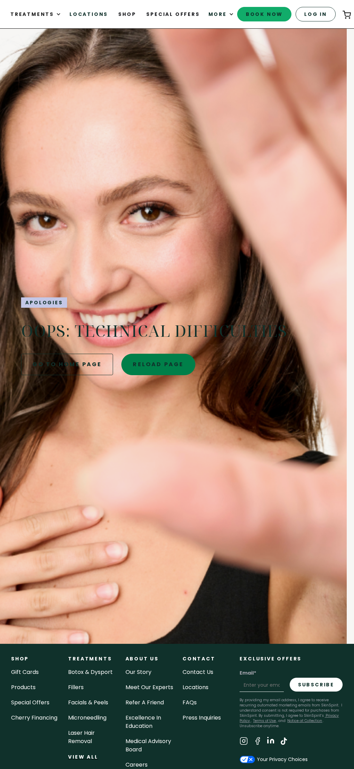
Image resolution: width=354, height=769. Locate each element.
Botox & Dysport (90, 672)
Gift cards (25, 672)
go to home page (67, 364)
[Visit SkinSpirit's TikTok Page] (284, 742)
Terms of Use (264, 720)
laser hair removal (81, 737)
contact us (198, 672)
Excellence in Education (143, 722)
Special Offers (30, 702)
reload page (158, 364)
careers (136, 765)
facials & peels (88, 702)
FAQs (190, 702)
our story (138, 672)
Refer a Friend (144, 702)
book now (264, 14)
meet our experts (149, 687)
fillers (76, 687)
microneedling (87, 718)
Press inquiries (202, 718)
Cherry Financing (34, 718)
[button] (35, 14)
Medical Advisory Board (148, 745)
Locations (88, 14)
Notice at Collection (304, 720)
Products (23, 687)
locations (195, 687)
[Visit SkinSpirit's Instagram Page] (244, 742)
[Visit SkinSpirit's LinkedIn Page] (270, 742)
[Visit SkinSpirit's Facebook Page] (257, 742)
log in (315, 14)
